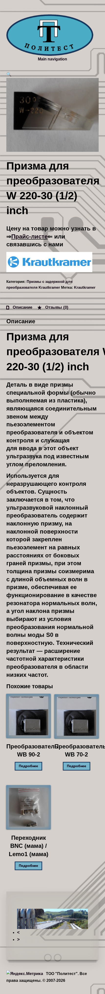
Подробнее (28, 766)
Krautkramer (84, 287)
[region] (52, 926)
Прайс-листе (29, 236)
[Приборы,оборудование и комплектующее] (49, 35)
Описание (21, 307)
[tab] (19, 307)
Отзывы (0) (56, 307)
